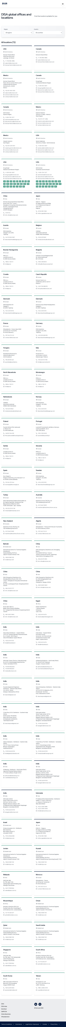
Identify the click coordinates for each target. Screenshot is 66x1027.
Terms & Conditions (6, 1024)
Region (6, 29)
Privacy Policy (54, 1024)
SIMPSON (4, 1011)
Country (36, 29)
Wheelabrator (5, 1017)
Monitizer (4, 1009)
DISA (2, 1004)
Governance (18, 1024)
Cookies (45, 1024)
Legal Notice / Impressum (32, 1024)
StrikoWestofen (6, 1014)
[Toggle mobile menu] (63, 4)
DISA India (4, 1006)
